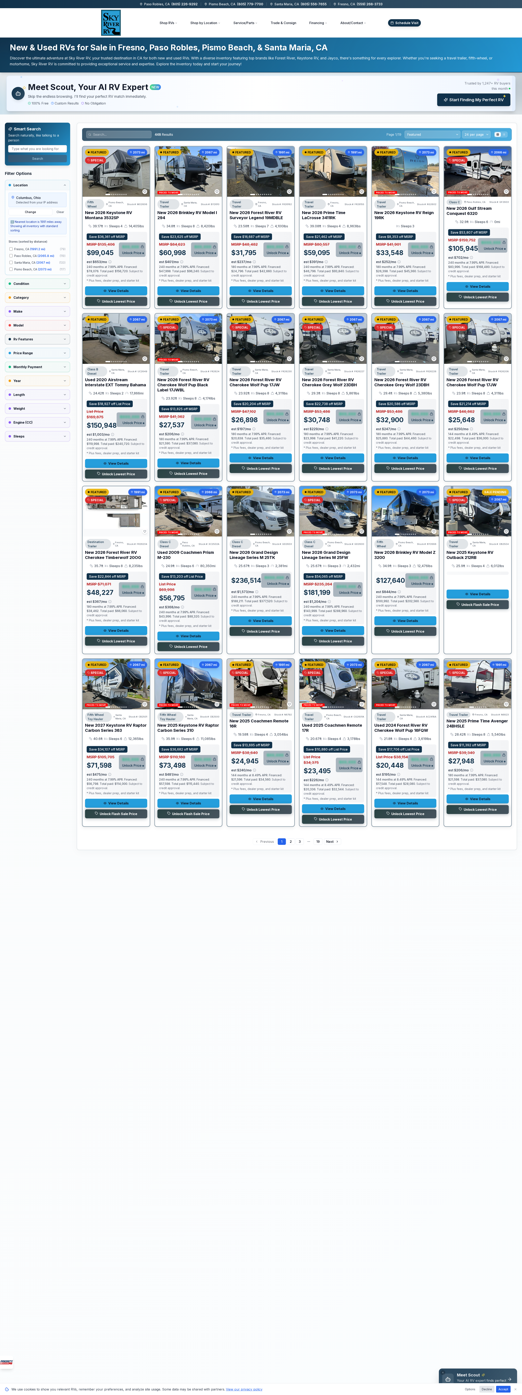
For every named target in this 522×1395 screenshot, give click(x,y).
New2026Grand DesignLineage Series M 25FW (326, 555)
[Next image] (144, 171)
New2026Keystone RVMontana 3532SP (108, 215)
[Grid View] (498, 134)
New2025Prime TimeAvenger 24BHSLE (477, 724)
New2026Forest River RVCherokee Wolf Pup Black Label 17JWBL (183, 384)
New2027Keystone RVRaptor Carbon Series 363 (116, 728)
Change (30, 212)
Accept (503, 1389)
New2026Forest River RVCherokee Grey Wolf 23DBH (329, 382)
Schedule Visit (406, 23)
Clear (60, 212)
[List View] (504, 134)
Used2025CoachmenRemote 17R (332, 728)
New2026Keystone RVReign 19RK (404, 215)
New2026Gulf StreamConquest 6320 (469, 211)
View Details (118, 291)
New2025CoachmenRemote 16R (259, 724)
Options (470, 1389)
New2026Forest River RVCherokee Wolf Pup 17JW (256, 382)
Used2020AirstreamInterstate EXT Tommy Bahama (115, 382)
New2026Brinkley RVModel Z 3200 (405, 555)
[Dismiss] (442, 1372)
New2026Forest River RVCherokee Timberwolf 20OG (113, 555)
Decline (487, 1389)
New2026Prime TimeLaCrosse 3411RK (323, 215)
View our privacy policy (244, 1389)
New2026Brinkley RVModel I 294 (187, 215)
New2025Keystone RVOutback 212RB (470, 555)
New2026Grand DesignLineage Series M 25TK (254, 555)
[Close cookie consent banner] (515, 1389)
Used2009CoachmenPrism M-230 (185, 555)
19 (318, 842)
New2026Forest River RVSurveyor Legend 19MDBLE (256, 215)
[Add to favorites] (144, 191)
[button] (261, 93)
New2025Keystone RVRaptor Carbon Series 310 (188, 728)
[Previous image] (88, 171)
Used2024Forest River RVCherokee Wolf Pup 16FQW (401, 728)
